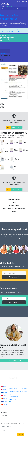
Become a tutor (13, 401)
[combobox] (14, 273)
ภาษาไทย (5, 401)
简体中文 (5, 398)
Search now (13, 277)
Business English (21, 29)
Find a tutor (24, 386)
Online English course (13, 396)
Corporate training (13, 388)
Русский (5, 392)
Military (22, 31)
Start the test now (14, 360)
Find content (24, 391)
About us (11, 386)
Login (2, 6)
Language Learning (7, 29)
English (14, 29)
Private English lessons (14, 391)
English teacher (12, 393)
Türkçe (4, 395)
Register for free (16, 127)
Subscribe (20, 434)
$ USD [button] (19, 1)
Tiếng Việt (5, 404)
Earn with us (12, 399)
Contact (2, 417)
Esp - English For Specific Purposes (11, 31)
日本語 (4, 389)
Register (9, 6)
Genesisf (4, 53)
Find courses (24, 388)
